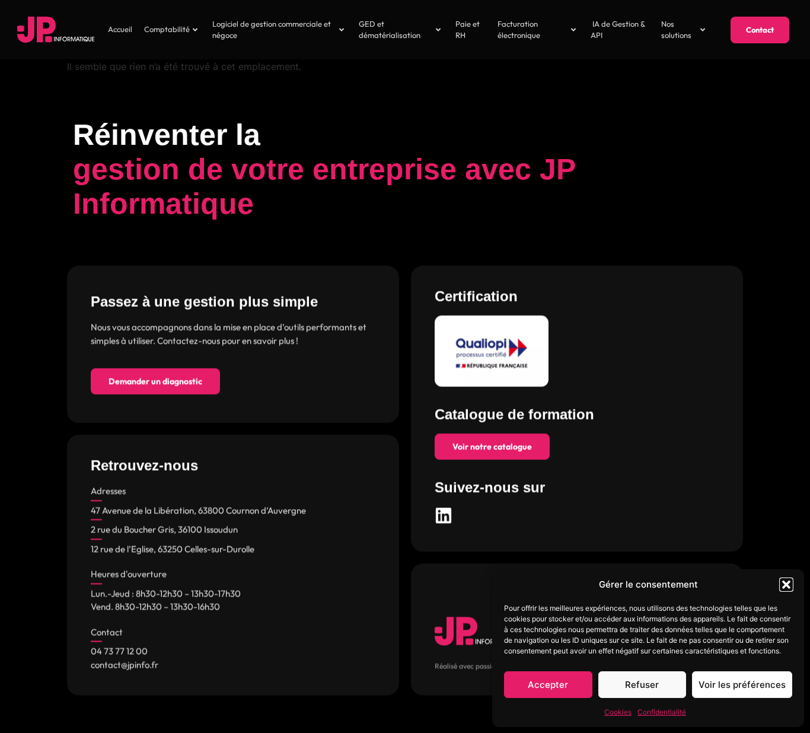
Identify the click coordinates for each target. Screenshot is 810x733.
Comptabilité (167, 29)
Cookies (618, 711)
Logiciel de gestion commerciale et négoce (271, 29)
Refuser (642, 684)
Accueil (120, 29)
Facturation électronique (519, 29)
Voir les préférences (742, 684)
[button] (786, 585)
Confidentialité (661, 711)
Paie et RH (467, 29)
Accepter (548, 684)
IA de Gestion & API (618, 29)
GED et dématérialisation (389, 29)
